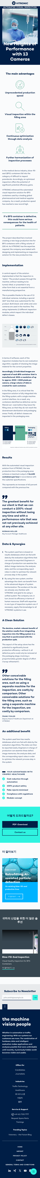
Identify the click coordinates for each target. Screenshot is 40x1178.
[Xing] (14, 1170)
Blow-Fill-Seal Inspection (15, 957)
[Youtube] (25, 1170)
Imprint (20, 1151)
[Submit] (35, 997)
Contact (20, 1160)
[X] (20, 1170)
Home (20, 1147)
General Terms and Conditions (20, 1165)
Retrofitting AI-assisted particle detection (18, 878)
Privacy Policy (20, 1156)
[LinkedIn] (9, 1170)
